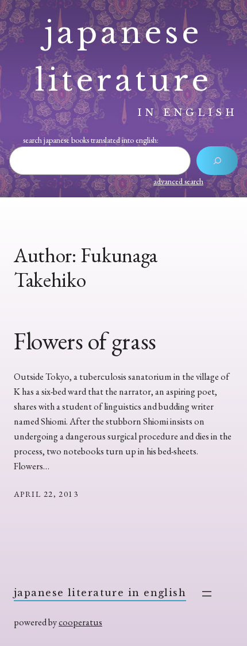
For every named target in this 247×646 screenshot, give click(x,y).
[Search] (216, 160)
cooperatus (80, 622)
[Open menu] (207, 594)
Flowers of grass (85, 341)
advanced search (178, 181)
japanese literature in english (100, 592)
